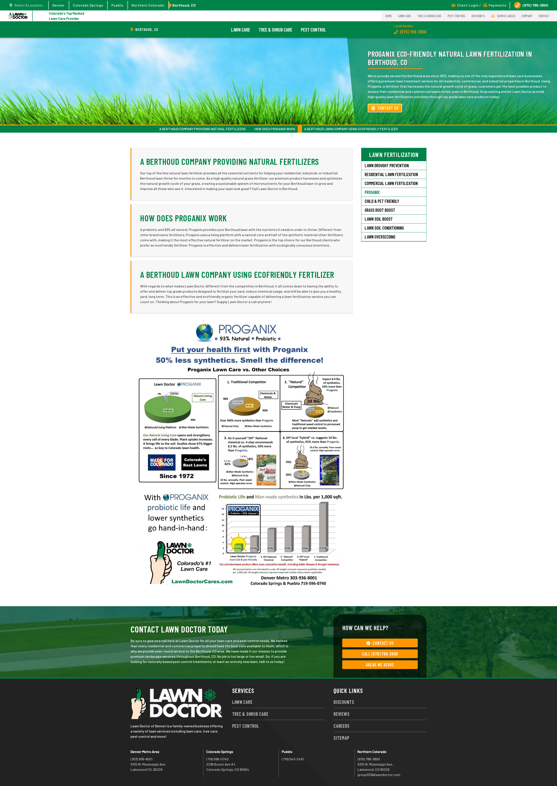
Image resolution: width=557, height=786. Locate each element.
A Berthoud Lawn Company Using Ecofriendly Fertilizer (351, 129)
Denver (58, 5)
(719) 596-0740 (217, 759)
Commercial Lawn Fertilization (391, 183)
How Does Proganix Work (274, 129)
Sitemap (341, 738)
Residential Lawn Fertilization (391, 174)
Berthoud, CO (184, 5)
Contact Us (388, 108)
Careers (341, 726)
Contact (544, 16)
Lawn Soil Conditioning (384, 227)
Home (388, 16)
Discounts (478, 16)
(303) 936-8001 (142, 759)
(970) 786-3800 (535, 5)
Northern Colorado (148, 5)
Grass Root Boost (380, 210)
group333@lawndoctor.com (378, 775)
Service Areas (506, 16)
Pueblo (117, 5)
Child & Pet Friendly (382, 201)
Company (526, 16)
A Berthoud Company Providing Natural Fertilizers (202, 129)
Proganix (372, 192)
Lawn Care (404, 16)
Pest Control (456, 16)
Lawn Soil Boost (379, 219)
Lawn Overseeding (380, 236)
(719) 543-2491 (293, 759)
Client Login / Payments (481, 5)
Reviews (341, 714)
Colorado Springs (88, 5)
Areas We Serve (380, 664)
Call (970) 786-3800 (380, 653)
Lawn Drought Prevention (387, 165)
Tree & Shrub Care (429, 16)
